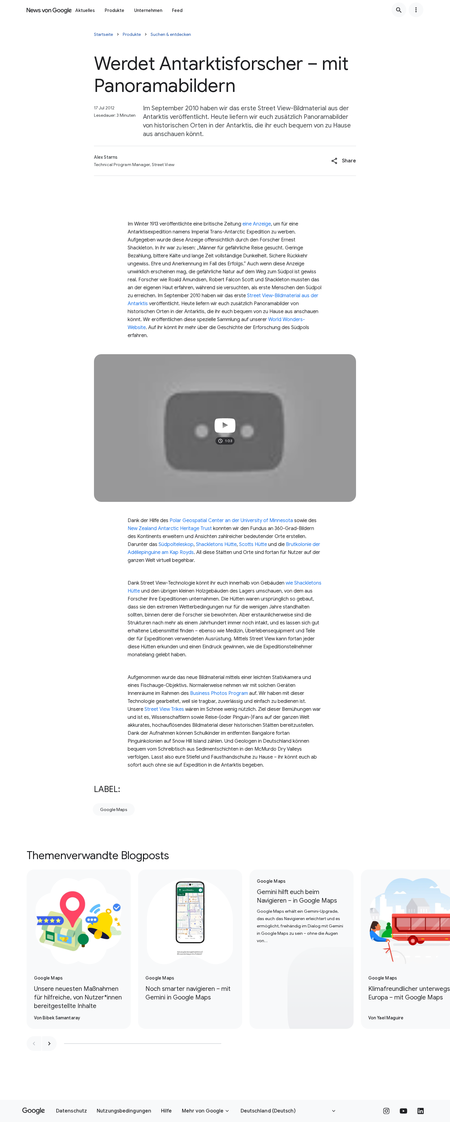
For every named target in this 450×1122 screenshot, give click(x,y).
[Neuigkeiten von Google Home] (49, 9)
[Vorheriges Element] (34, 1043)
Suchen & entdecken (171, 34)
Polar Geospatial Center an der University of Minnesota (231, 520)
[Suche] (399, 9)
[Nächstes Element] (49, 1043)
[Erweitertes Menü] (416, 9)
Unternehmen (148, 10)
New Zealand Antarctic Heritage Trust (170, 528)
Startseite (103, 34)
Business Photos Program (219, 693)
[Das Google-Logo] (33, 1111)
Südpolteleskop (176, 544)
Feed (177, 10)
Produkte (114, 10)
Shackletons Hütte (216, 544)
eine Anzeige (256, 224)
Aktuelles (85, 10)
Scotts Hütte (253, 544)
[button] (343, 161)
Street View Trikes (164, 709)
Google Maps (113, 809)
